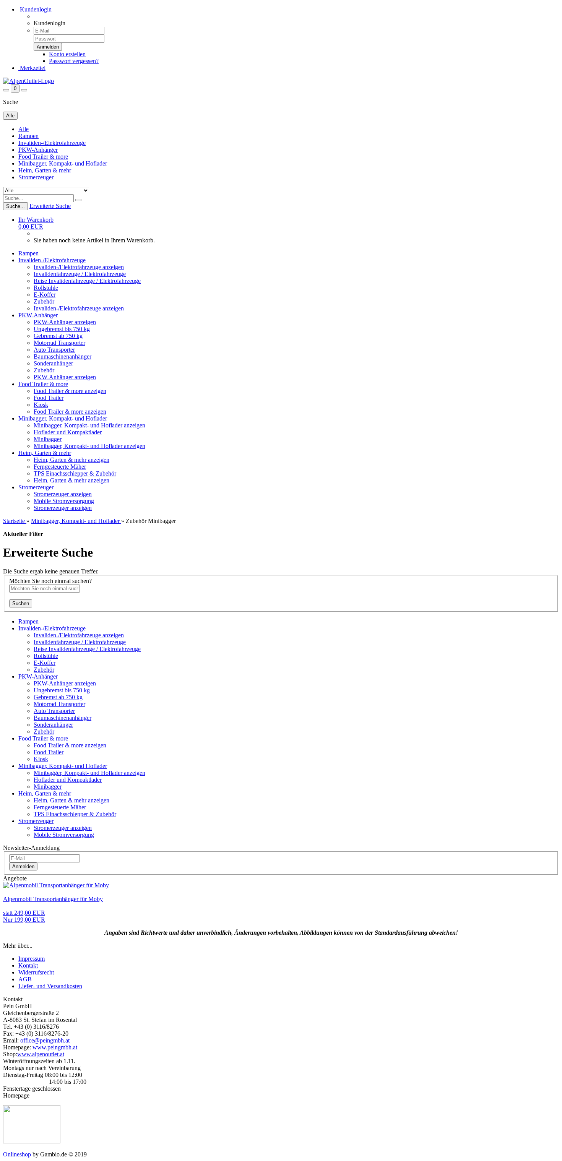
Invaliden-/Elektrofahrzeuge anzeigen (79, 267)
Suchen (20, 603)
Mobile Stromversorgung (64, 501)
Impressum (31, 958)
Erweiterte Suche (50, 206)
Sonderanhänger (53, 363)
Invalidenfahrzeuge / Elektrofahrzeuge (80, 274)
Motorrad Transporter (59, 342)
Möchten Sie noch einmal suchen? (50, 581)
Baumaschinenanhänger (62, 356)
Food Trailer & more (43, 156)
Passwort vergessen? (74, 61)
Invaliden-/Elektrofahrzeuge (52, 143)
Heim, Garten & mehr (44, 170)
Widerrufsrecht (36, 972)
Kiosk (41, 404)
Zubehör (44, 301)
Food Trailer (48, 398)
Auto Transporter (54, 349)
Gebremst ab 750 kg (58, 336)
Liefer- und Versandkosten (50, 986)
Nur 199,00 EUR (24, 916)
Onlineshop (17, 1154)
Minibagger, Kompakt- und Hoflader (62, 163)
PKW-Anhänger (38, 149)
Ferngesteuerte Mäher (60, 466)
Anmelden (23, 866)
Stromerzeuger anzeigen (63, 494)
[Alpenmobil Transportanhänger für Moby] (56, 885)
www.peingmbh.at (54, 1047)
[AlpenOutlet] (28, 81)
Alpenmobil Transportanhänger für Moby (53, 899)
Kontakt (28, 965)
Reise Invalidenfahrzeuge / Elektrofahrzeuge (87, 281)
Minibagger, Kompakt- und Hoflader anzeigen (89, 425)
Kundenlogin (35, 9)
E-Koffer (44, 294)
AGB (25, 979)
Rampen (28, 136)
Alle (23, 129)
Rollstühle (46, 287)
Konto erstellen (67, 54)
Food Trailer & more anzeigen (70, 391)
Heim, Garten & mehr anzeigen (71, 459)
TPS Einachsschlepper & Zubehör (75, 473)
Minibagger (48, 439)
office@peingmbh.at (45, 1040)
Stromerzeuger (36, 177)
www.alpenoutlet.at (40, 1054)
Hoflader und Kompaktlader (68, 432)
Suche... (15, 206)
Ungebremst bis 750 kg (62, 329)
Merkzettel (31, 68)
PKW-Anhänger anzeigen (65, 322)
